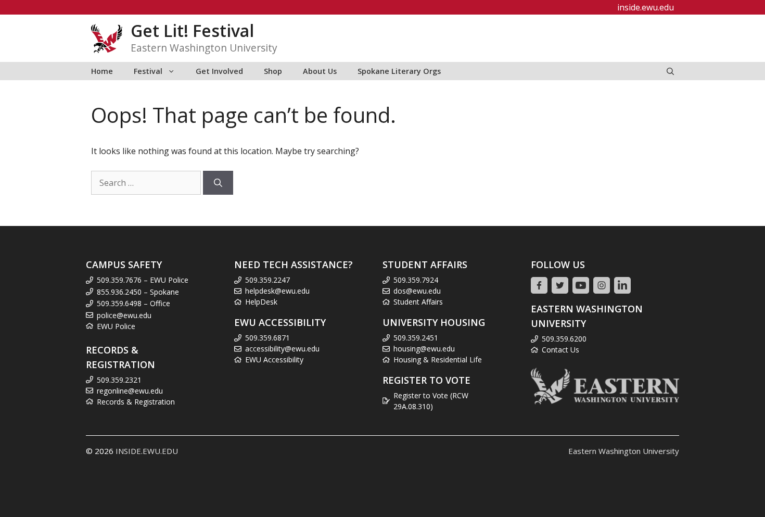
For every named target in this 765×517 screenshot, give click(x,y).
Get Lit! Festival (192, 30)
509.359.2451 (415, 338)
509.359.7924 (415, 280)
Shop (273, 71)
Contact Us (560, 350)
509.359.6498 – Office (133, 303)
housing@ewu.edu (424, 349)
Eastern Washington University (623, 451)
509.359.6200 (564, 339)
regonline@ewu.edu (130, 391)
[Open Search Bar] (670, 71)
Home (102, 71)
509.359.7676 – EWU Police (142, 280)
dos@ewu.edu (417, 291)
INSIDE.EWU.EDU (147, 451)
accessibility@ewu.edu (282, 349)
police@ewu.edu (124, 315)
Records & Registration (136, 402)
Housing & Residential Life (437, 359)
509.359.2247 (267, 280)
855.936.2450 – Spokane (138, 292)
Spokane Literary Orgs (399, 71)
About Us (320, 71)
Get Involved (219, 71)
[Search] (218, 183)
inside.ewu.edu (645, 7)
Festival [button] (148, 71)
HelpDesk (261, 302)
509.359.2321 (119, 380)
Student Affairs (418, 302)
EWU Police (116, 326)
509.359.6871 (267, 338)
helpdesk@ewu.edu (277, 291)
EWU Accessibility (274, 359)
